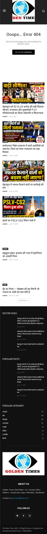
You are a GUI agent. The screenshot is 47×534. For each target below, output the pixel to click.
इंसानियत (5, 249)
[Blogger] (17, 515)
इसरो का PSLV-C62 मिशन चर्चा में (19, 220)
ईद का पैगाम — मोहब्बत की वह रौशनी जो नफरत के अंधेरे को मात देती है (21, 290)
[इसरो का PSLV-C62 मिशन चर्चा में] (23, 206)
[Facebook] (23, 515)
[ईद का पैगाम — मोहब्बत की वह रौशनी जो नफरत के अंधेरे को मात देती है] (23, 275)
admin (5, 116)
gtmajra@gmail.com (20, 498)
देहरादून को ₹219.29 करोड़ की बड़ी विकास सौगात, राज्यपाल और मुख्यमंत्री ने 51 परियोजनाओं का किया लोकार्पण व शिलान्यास (23, 110)
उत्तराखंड (5, 102)
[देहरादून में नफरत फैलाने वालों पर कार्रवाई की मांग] (23, 171)
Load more (23, 300)
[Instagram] (29, 515)
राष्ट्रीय (5, 216)
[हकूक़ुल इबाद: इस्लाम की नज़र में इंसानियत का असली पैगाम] (23, 239)
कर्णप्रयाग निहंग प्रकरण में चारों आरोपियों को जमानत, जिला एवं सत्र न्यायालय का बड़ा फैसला (23, 149)
